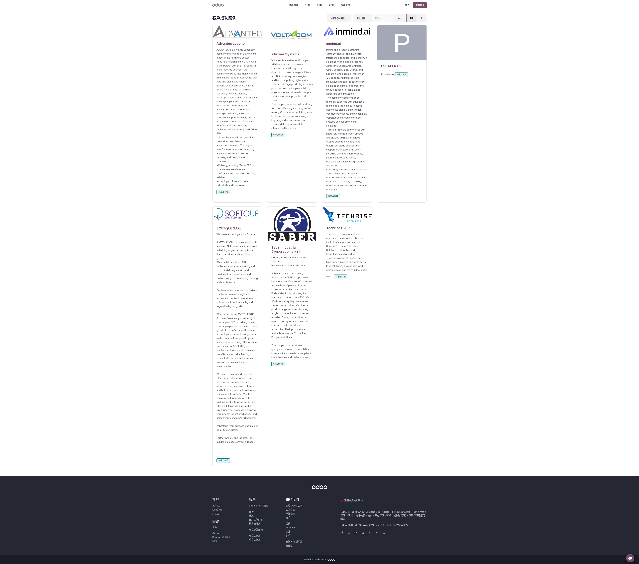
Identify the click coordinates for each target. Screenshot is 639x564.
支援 (251, 511)
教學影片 (217, 505)
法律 (288, 541)
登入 (407, 4)
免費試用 (420, 5)
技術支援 (345, 4)
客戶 (288, 535)
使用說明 (217, 509)
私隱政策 (298, 541)
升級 (251, 515)
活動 (288, 523)
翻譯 (214, 541)
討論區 (215, 513)
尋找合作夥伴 (256, 535)
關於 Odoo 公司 (294, 505)
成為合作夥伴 (256, 539)
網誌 (288, 531)
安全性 (289, 545)
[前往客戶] (237, 31)
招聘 (288, 517)
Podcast (290, 527)
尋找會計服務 (256, 529)
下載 (214, 527)
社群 (319, 4)
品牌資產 (290, 509)
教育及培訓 (255, 523)
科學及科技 (338, 18)
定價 (331, 4)
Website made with (315, 559)
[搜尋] (399, 18)
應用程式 (293, 4)
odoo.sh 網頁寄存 (258, 505)
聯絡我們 (290, 513)
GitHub (216, 533)
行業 (307, 4)
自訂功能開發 (256, 519)
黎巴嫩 (361, 18)
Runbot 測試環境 (221, 537)
